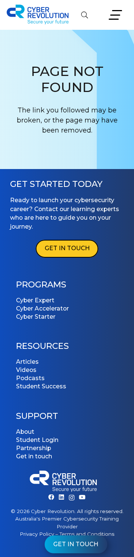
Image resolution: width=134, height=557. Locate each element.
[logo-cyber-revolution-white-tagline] (63, 482)
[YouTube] (82, 497)
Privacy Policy (37, 534)
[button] (84, 15)
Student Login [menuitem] (37, 439)
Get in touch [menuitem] (34, 456)
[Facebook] (51, 497)
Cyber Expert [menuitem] (35, 300)
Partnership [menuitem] (33, 448)
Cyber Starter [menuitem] (35, 316)
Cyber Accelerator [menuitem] (42, 308)
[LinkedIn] (61, 497)
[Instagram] (71, 497)
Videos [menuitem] (26, 369)
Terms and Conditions (87, 534)
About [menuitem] (25, 431)
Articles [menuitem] (27, 361)
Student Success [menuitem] (41, 386)
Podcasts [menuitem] (30, 378)
